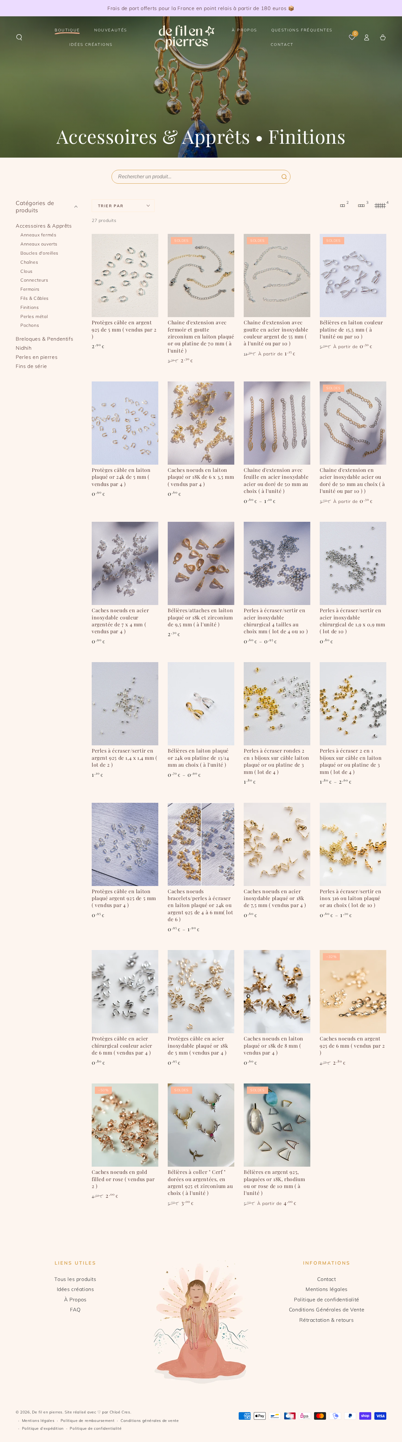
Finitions (29, 307)
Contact (326, 1279)
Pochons (29, 325)
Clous (26, 271)
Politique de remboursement (88, 1420)
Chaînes (29, 262)
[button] (19, 37)
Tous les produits (75, 1279)
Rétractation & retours (326, 1320)
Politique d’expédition (43, 1428)
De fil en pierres (47, 1412)
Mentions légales (327, 1289)
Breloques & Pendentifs (44, 339)
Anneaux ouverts (38, 244)
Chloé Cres (120, 1412)
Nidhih (24, 348)
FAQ (75, 1309)
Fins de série (31, 366)
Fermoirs (30, 289)
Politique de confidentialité (326, 1299)
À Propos (75, 1299)
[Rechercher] (284, 177)
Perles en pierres (36, 357)
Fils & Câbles (34, 298)
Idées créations (75, 1289)
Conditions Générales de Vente (326, 1309)
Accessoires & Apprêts (44, 226)
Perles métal (34, 316)
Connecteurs (34, 280)
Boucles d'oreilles (39, 253)
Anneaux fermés (38, 235)
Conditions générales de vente (150, 1420)
